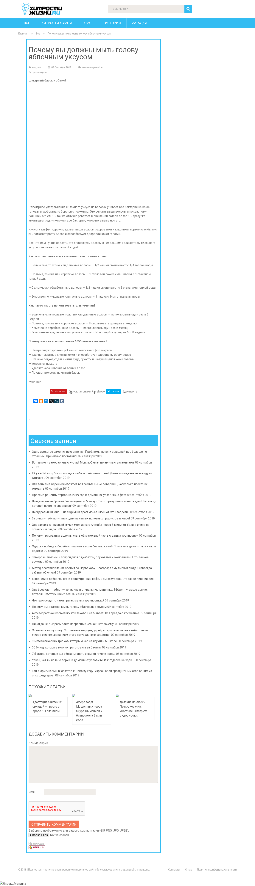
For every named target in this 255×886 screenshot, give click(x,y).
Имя (32, 792)
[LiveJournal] (56, 401)
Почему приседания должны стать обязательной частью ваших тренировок (85, 535)
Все (27, 23)
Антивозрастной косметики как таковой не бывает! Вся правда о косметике (85, 613)
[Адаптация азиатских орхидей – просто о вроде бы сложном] (48, 695)
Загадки (139, 23)
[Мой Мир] (46, 401)
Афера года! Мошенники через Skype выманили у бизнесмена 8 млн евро (89, 711)
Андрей (36, 67)
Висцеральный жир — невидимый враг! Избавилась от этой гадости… (81, 512)
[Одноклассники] (41, 401)
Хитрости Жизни (56, 23)
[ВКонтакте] (35, 401)
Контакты (174, 869)
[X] (51, 401)
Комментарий (38, 743)
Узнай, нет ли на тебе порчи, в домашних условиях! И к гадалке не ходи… (83, 660)
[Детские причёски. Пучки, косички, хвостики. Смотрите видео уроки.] (135, 695)
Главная (23, 33)
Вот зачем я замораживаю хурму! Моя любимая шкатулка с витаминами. (83, 462)
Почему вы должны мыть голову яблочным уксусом (69, 607)
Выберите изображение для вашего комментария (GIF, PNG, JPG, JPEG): (79, 830)
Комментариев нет (93, 67)
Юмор (88, 23)
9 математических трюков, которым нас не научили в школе (74, 641)
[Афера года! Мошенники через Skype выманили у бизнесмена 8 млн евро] (91, 695)
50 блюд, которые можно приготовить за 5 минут (66, 647)
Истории (113, 23)
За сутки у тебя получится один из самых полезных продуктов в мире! (81, 518)
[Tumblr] (62, 401)
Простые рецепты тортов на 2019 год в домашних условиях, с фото (79, 495)
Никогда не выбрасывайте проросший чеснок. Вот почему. (73, 624)
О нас (188, 869)
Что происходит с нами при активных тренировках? (68, 600)
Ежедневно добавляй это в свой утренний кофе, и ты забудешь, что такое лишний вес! (93, 579)
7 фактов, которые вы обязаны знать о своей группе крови (73, 654)
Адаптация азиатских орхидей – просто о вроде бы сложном (47, 706)
